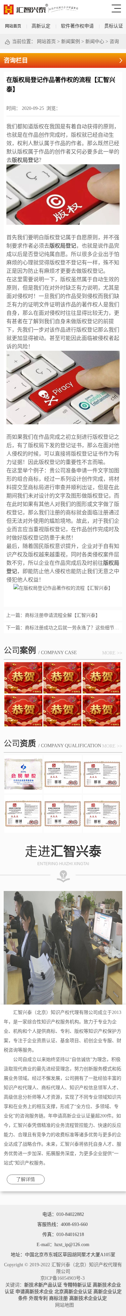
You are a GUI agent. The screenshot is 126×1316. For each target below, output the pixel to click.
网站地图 (63, 1305)
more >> (112, 652)
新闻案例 (70, 41)
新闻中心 (94, 41)
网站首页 (13, 26)
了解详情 (25, 1179)
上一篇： (53, 615)
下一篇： (63, 627)
